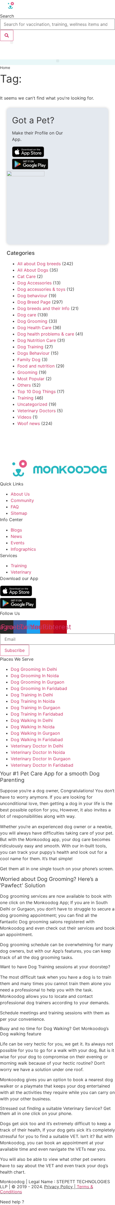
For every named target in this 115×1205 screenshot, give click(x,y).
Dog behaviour (32, 295)
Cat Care (26, 276)
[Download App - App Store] (16, 594)
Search (7, 16)
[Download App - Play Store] (18, 607)
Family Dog (28, 359)
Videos (24, 417)
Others (24, 385)
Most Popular (30, 378)
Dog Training (30, 346)
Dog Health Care (34, 327)
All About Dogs (32, 270)
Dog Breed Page (34, 302)
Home (5, 68)
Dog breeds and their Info (43, 308)
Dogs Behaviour (33, 353)
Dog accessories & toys (41, 289)
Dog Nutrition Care (36, 340)
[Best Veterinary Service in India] (30, 9)
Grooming (27, 372)
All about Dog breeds (39, 263)
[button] (11, 42)
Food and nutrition (36, 366)
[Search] (6, 35)
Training (25, 398)
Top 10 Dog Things (36, 391)
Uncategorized (32, 404)
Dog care (26, 314)
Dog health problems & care (45, 334)
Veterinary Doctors (36, 410)
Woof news (28, 423)
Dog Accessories (34, 282)
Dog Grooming (32, 321)
